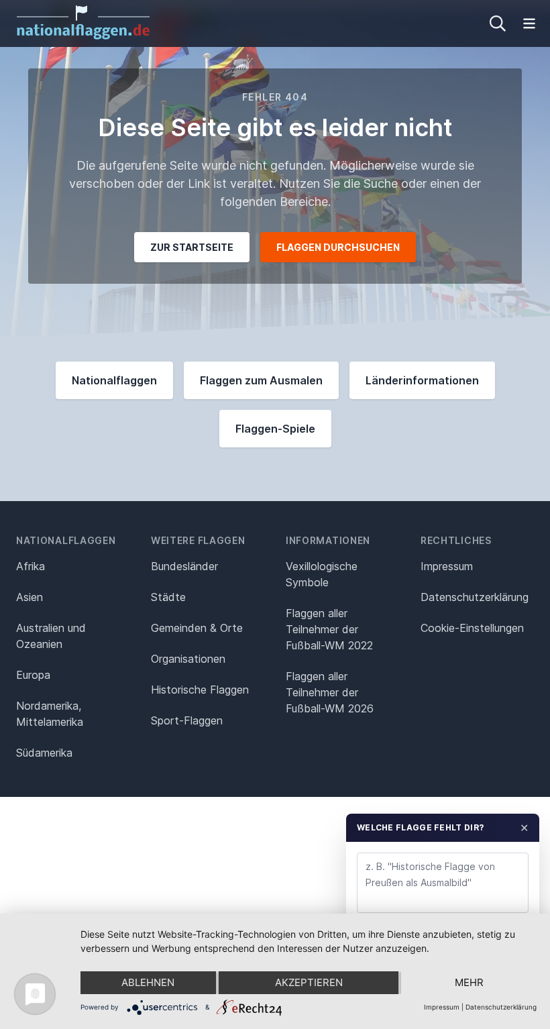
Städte (168, 597)
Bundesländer (184, 566)
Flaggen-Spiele (275, 428)
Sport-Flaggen (187, 720)
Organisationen (188, 658)
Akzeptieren (309, 982)
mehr (469, 982)
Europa (33, 675)
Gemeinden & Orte (197, 628)
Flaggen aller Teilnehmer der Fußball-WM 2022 (329, 629)
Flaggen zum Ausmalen (261, 380)
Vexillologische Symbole (322, 574)
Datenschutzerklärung (501, 1007)
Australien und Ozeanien (51, 636)
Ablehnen (147, 982)
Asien (29, 597)
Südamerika (44, 752)
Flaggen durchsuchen (338, 247)
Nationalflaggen (114, 380)
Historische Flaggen (200, 689)
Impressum (447, 566)
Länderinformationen (422, 380)
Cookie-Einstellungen (472, 628)
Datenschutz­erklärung (475, 597)
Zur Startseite (191, 247)
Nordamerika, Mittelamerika (49, 713)
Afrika (30, 566)
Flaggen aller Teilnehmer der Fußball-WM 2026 (330, 692)
